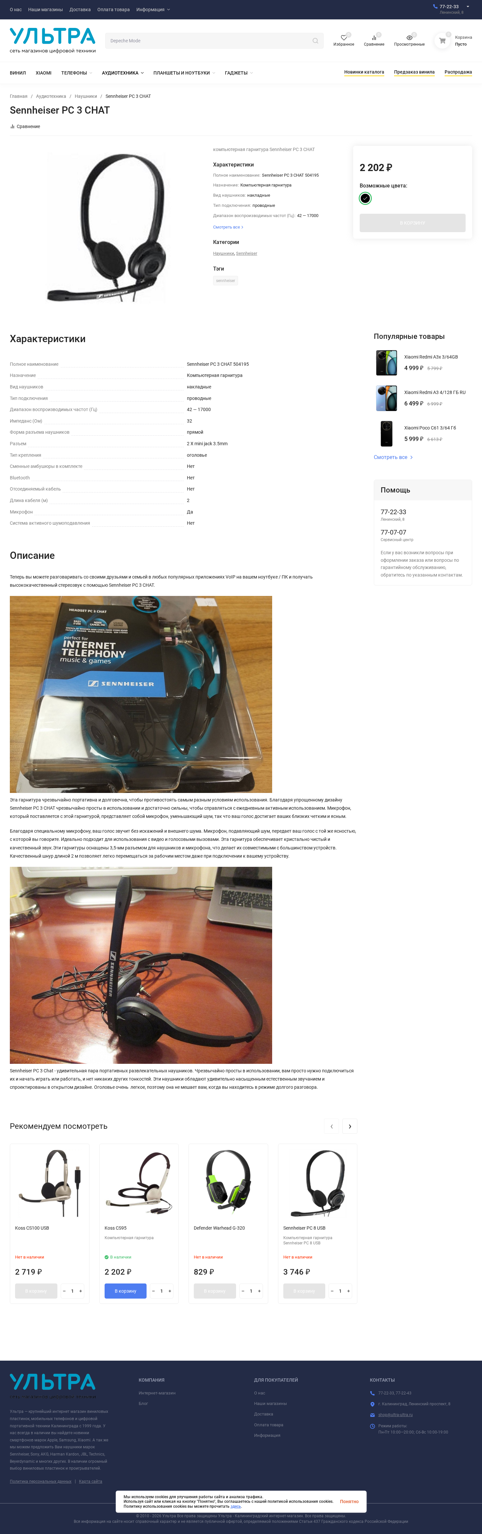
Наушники (86, 96)
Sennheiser (246, 253)
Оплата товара (268, 1424)
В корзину (36, 1291)
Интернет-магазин (157, 1393)
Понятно (349, 1501)
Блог (143, 1403)
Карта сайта (90, 1481)
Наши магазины (270, 1403)
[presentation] (331, 1126)
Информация (267, 1435)
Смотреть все (390, 457)
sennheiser (225, 280)
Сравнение (28, 126)
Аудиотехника (51, 96)
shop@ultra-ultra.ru (395, 1415)
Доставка (263, 1414)
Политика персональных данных (40, 1481)
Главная (19, 96)
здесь (236, 1506)
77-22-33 (449, 6)
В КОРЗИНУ (412, 223)
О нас (259, 1393)
